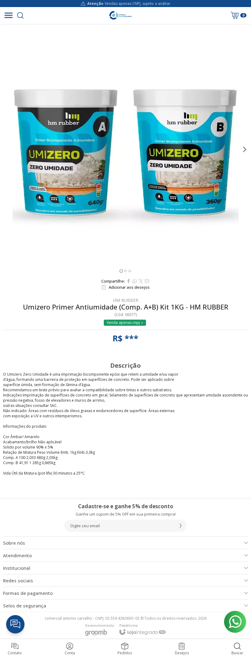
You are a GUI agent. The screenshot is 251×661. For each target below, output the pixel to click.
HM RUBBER (125, 300)
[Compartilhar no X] (141, 281)
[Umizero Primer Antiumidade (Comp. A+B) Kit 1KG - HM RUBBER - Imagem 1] (125, 149)
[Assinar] (180, 526)
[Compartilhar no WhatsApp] (135, 281)
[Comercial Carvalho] (120, 15)
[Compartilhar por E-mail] (147, 281)
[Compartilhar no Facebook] (128, 281)
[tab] (121, 270)
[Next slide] (244, 149)
